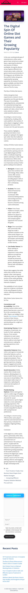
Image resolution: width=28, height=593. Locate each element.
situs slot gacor (13, 316)
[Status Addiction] (6, 2)
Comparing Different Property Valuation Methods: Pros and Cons (12, 480)
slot (7, 468)
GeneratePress (14, 590)
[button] (18, 2)
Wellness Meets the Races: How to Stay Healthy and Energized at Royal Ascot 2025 (13, 579)
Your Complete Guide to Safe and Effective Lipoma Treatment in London (13, 573)
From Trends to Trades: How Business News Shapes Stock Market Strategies (13, 473)
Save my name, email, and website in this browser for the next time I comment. (14, 530)
